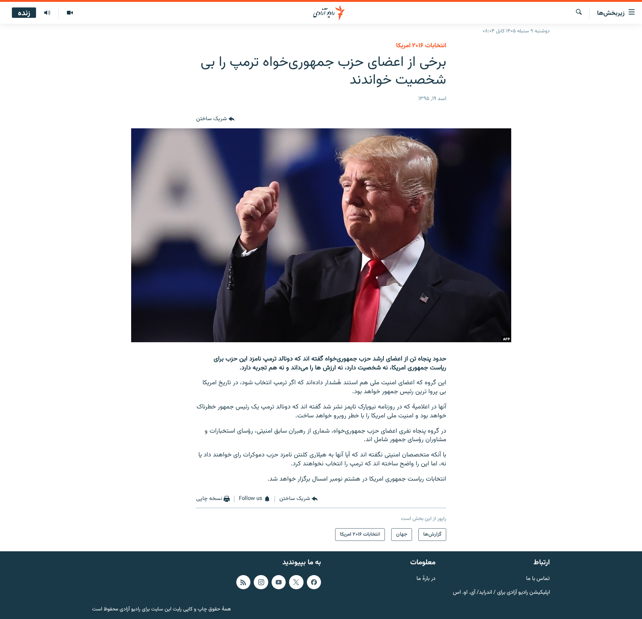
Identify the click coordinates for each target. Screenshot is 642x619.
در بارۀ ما (425, 579)
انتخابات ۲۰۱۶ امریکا (421, 46)
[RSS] (243, 582)
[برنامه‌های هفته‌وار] (47, 13)
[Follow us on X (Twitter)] (296, 582)
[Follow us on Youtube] (279, 582)
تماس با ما (538, 579)
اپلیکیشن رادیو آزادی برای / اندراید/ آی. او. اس (501, 592)
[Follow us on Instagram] (261, 582)
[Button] (215, 119)
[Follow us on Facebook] (314, 582)
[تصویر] (69, 13)
